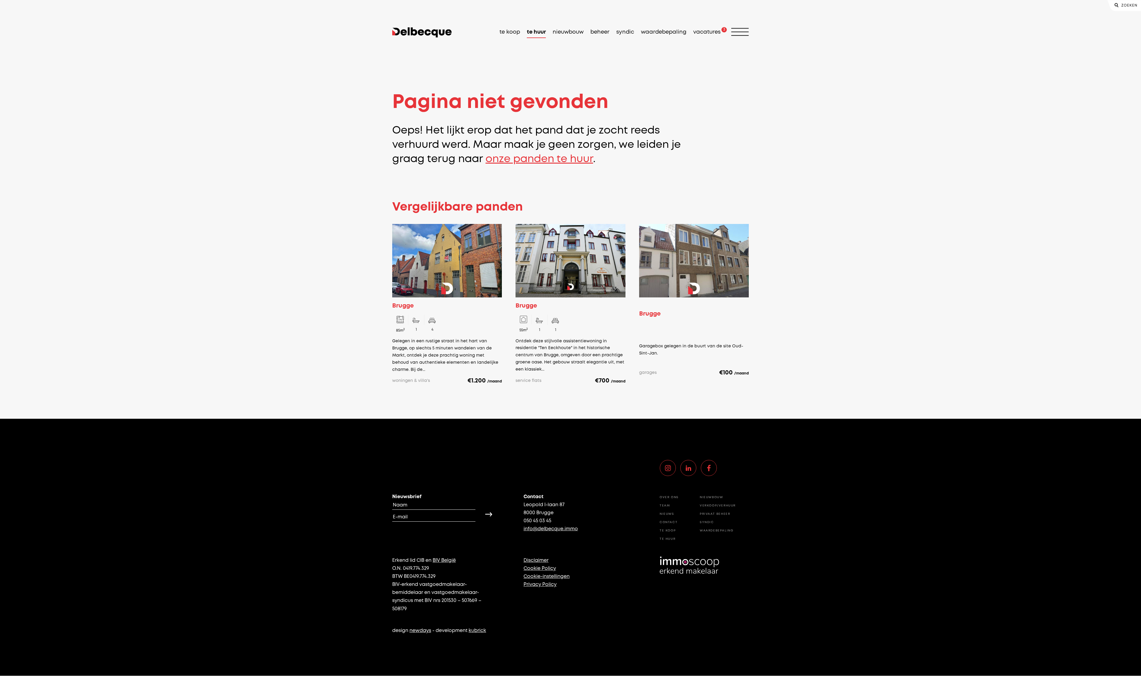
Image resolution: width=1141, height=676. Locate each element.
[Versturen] (488, 514)
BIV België (444, 560)
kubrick (477, 630)
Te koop (509, 32)
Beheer (599, 32)
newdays (420, 630)
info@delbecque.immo (551, 529)
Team (665, 505)
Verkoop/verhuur (718, 505)
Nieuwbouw (568, 32)
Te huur (536, 32)
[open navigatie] (740, 32)
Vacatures (707, 32)
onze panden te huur (539, 159)
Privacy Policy (540, 584)
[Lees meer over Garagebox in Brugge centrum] (694, 304)
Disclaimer (536, 560)
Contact (668, 522)
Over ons (669, 497)
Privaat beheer (715, 514)
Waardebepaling (663, 32)
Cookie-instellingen (547, 576)
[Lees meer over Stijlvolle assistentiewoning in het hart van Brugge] (570, 304)
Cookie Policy (540, 568)
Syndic (625, 32)
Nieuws (667, 514)
